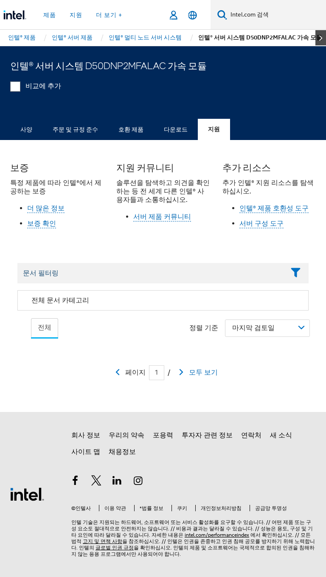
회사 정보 (85, 435)
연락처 (251, 435)
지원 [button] (76, 15)
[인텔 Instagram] (138, 482)
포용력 (163, 435)
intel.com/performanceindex (217, 535)
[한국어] (192, 15)
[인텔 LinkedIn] (117, 482)
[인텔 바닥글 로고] (27, 494)
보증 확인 (41, 223)
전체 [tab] (44, 327)
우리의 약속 (126, 435)
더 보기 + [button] (109, 15)
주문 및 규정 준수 (75, 129)
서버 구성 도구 (261, 223)
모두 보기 (203, 372)
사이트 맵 (85, 452)
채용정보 (122, 452)
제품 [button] (49, 15)
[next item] (320, 37)
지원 (214, 129)
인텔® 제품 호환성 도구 (274, 208)
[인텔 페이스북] (75, 482)
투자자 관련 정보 (207, 435)
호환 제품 (130, 129)
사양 (26, 129)
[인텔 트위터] (96, 482)
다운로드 (176, 129)
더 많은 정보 (46, 208)
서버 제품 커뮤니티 (162, 217)
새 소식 (281, 435)
